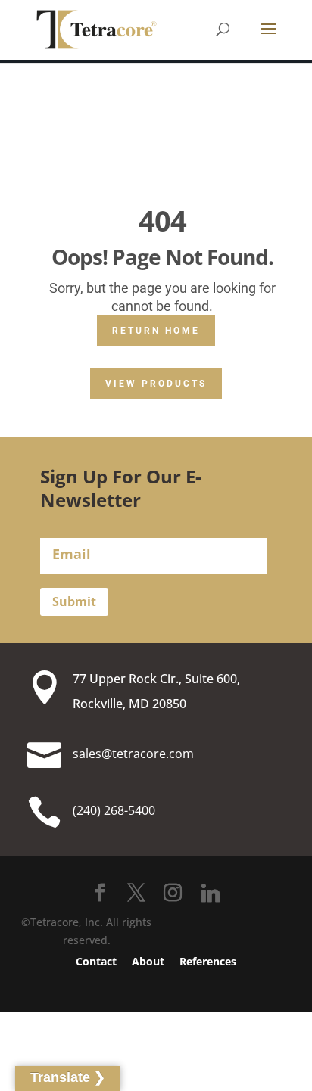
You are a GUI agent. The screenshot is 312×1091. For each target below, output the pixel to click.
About (148, 961)
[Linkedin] (210, 893)
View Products (156, 383)
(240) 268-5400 (114, 810)
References (207, 961)
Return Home (156, 330)
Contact (96, 961)
